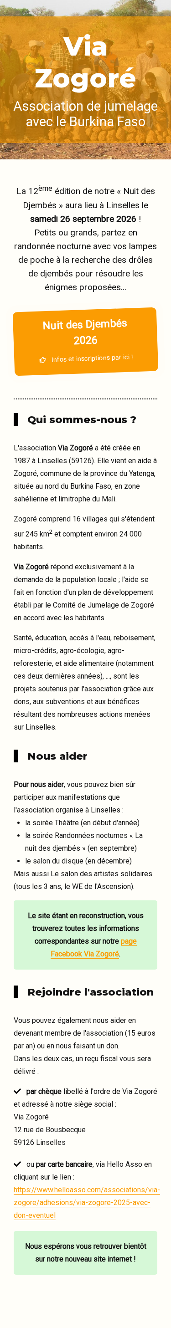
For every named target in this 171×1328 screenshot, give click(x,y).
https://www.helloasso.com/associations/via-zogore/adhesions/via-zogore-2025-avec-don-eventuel (87, 1202)
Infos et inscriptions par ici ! (87, 340)
